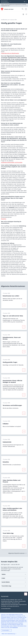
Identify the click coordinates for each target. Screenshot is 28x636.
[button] (25, 594)
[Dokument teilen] (26, 14)
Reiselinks (3, 219)
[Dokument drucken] (23, 14)
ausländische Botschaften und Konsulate (11, 162)
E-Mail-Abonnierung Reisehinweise (10, 53)
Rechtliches (15, 627)
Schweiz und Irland (8, 9)
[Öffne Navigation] (26, 9)
